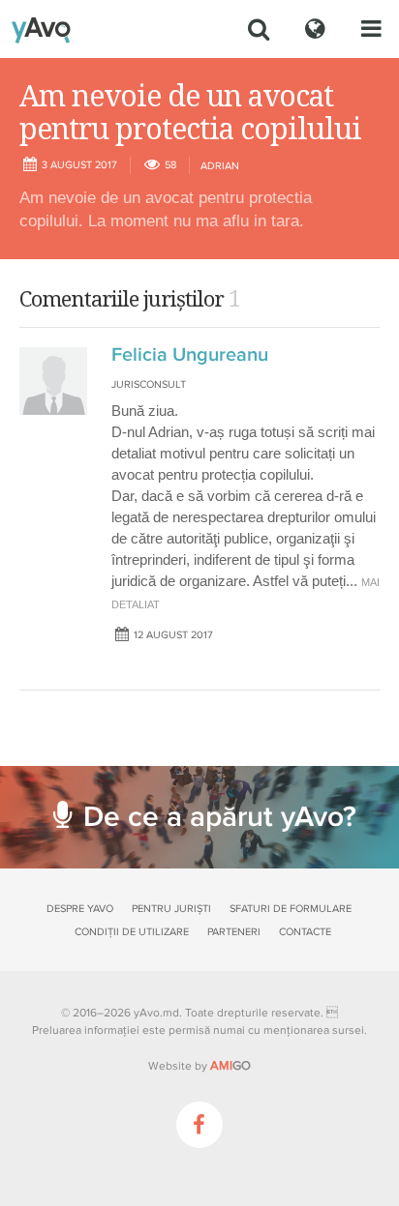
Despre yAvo (79, 908)
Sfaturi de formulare (291, 908)
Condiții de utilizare (132, 932)
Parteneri (234, 932)
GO (230, 1066)
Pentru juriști (171, 908)
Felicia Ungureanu (189, 355)
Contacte (305, 932)
